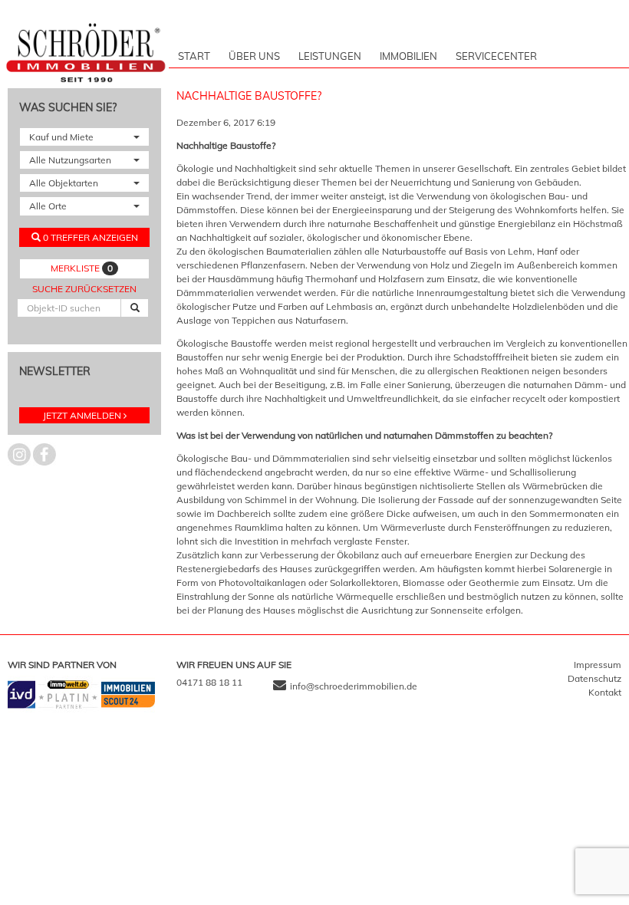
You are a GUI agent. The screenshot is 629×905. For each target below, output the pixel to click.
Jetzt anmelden (82, 415)
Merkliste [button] (82, 268)
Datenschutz (594, 678)
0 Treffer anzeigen (89, 237)
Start (194, 56)
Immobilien (408, 56)
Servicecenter (496, 56)
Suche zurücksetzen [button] (84, 289)
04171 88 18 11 (209, 682)
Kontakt (604, 692)
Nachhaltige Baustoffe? (250, 96)
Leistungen (329, 56)
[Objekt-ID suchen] (134, 308)
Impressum (597, 664)
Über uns (254, 56)
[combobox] (84, 136)
